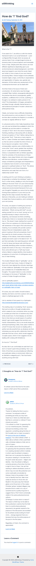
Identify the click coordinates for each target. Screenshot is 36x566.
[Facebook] (18, 557)
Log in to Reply (8, 392)
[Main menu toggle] (32, 4)
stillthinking (8, 3)
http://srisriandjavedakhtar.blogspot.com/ (15, 302)
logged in (15, 542)
